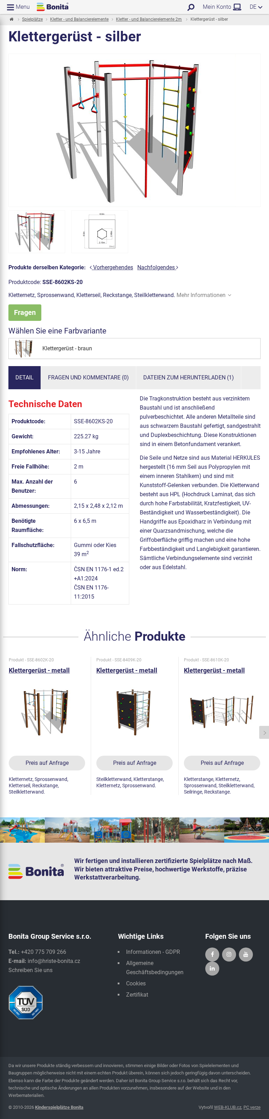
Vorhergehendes (112, 267)
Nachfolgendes (156, 267)
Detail (24, 377)
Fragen (25, 312)
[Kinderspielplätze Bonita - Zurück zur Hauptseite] (52, 7)
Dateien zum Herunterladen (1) (188, 377)
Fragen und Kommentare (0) (88, 377)
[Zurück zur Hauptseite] (11, 19)
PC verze (252, 1107)
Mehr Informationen (201, 295)
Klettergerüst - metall (39, 670)
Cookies (136, 983)
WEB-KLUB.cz (227, 1107)
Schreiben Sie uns (30, 970)
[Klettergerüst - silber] (36, 231)
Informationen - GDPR (153, 952)
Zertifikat (137, 994)
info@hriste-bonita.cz (54, 961)
